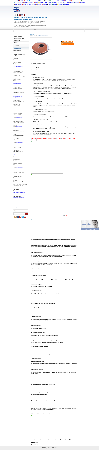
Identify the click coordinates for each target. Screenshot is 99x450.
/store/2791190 (15, 97)
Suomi (67, 2)
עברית (21, 2)
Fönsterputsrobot (18, 36)
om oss (21, 29)
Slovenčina (66, 4)
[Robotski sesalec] (28, 2)
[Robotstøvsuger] (43, 2)
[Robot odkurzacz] (47, 2)
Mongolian (82, 2)
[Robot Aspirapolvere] (57, 2)
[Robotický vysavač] (77, 1)
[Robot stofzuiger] (64, 1)
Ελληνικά (17, 2)
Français (42, 0)
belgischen (74, 0)
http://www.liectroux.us (19, 167)
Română (77, 2)
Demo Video (34, 29)
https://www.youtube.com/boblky (18, 197)
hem (16, 29)
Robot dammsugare (18, 34)
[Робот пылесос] (29, 1)
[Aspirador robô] (50, 1)
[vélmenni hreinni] (42, 4)
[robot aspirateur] (71, 1)
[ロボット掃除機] (55, 1)
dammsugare (17, 40)
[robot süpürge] (22, 4)
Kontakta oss (42, 29)
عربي (83, 0)
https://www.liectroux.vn (21, 177)
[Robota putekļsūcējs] (24, 2)
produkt (27, 29)
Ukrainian (60, 4)
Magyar (36, 2)
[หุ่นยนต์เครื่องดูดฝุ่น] (62, 2)
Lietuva (41, 2)
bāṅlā (16, 4)
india (35, 4)
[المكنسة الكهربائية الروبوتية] (81, 1)
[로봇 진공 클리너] (60, 1)
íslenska (45, 4)
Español (26, 0)
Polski (49, 2)
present (16, 42)
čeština (79, 0)
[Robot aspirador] (24, 1)
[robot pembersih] (33, 4)
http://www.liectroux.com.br (17, 154)
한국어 (62, 0)
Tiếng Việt (39, 4)
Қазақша (32, 0)
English (16, 0)
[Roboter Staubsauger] (45, 1)
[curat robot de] (74, 2)
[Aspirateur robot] (39, 1)
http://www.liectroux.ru (19, 142)
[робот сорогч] (79, 2)
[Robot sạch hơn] (36, 4)
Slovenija (31, 2)
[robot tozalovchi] (26, 4)
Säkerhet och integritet (46, 447)
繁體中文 (21, 0)
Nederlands (67, 0)
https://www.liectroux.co (18, 66)
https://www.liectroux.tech (17, 83)
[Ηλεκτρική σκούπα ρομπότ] (14, 2)
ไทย (63, 2)
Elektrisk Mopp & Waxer (19, 38)
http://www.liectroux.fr (19, 117)
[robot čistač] (69, 2)
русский (37, 0)
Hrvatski (72, 2)
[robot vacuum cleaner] (14, 1)
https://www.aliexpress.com (17, 96)
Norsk (20, 4)
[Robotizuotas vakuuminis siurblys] (39, 2)
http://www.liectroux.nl (19, 126)
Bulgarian (55, 4)
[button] (90, 230)
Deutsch (47, 0)
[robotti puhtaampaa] (65, 2)
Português (53, 0)
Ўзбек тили (29, 4)
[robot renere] (18, 4)
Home (31, 35)
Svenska (54, 2)
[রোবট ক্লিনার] (14, 4)
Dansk (45, 2)
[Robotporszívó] (34, 2)
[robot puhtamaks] (47, 4)
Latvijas (26, 2)
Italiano (59, 2)
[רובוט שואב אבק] (19, 2)
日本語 (57, 0)
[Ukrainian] (57, 4)
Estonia (49, 4)
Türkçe (24, 4)
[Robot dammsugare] (52, 2)
